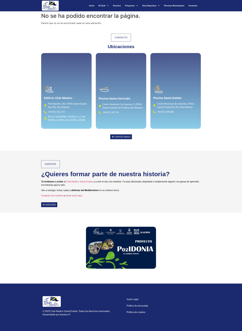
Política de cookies (136, 312)
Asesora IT (65, 314)
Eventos (117, 5)
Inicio (91, 5)
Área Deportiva (149, 5)
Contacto (193, 5)
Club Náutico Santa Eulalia (79, 181)
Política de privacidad (137, 306)
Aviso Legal (132, 299)
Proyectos (130, 5)
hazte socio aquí (74, 195)
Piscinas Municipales (174, 5)
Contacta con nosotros (52, 195)
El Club (102, 5)
